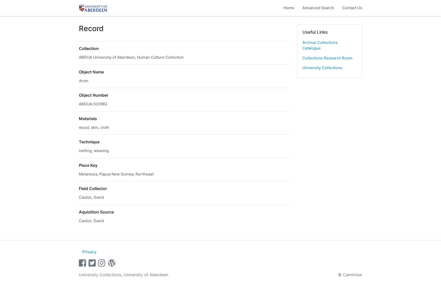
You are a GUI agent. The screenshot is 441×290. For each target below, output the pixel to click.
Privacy (89, 251)
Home (289, 7)
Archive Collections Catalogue (320, 45)
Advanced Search (318, 7)
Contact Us (352, 7)
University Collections (322, 67)
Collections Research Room (327, 58)
